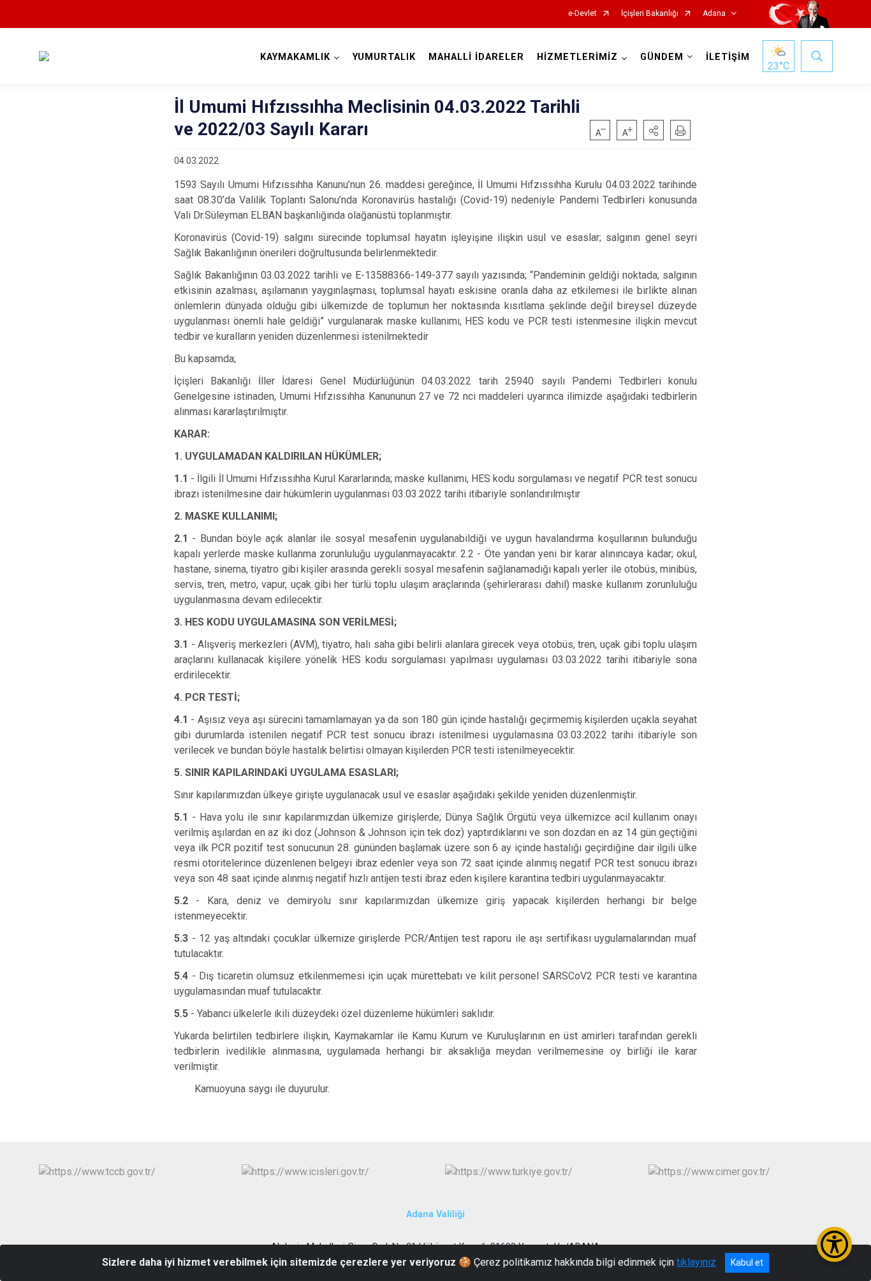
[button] (653, 130)
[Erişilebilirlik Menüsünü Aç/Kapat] (834, 1244)
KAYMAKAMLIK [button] (295, 57)
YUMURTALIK (384, 57)
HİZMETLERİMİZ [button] (577, 57)
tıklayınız (696, 1262)
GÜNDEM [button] (662, 57)
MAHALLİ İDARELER (476, 57)
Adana (714, 14)
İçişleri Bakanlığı (649, 14)
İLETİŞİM (728, 57)
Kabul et (747, 1262)
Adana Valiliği (435, 1214)
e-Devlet (582, 14)
